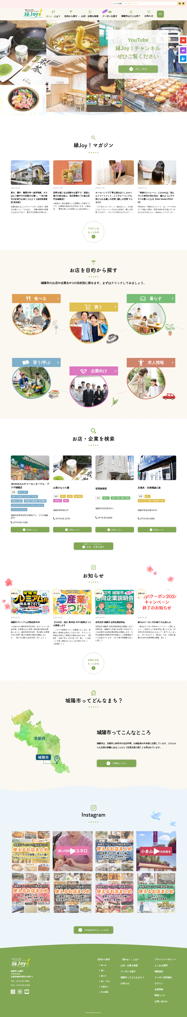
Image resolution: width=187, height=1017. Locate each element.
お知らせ (149, 16)
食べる (103, 965)
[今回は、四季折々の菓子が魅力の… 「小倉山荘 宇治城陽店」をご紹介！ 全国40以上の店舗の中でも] (156, 851)
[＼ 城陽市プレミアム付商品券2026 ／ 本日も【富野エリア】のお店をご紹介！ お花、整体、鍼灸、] (114, 851)
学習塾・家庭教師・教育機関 (35, 501)
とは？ (53, 16)
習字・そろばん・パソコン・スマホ (24, 497)
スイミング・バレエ (19, 509)
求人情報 (104, 992)
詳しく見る (137, 69)
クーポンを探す (109, 16)
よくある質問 (161, 965)
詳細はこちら (32, 530)
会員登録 (159, 989)
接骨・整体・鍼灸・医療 (120, 498)
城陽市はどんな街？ (131, 16)
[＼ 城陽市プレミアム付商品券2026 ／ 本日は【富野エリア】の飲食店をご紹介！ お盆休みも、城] (114, 893)
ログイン (159, 983)
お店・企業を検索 (89, 16)
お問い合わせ (161, 1001)
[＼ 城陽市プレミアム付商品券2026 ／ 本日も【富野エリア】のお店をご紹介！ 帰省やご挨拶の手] (73, 893)
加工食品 (78, 496)
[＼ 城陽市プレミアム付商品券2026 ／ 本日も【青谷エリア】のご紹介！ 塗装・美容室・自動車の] (156, 893)
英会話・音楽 (16, 501)
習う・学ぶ (23, 492)
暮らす (106, 498)
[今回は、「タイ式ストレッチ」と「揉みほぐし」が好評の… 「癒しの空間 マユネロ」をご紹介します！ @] (73, 851)
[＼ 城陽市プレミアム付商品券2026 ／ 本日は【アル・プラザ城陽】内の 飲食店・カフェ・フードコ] (31, 851)
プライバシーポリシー (165, 959)
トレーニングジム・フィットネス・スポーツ (27, 505)
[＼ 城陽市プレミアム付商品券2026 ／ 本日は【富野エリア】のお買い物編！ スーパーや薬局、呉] (31, 893)
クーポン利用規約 (163, 977)
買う (62, 496)
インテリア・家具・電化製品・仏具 (151, 501)
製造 (66, 501)
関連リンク (160, 995)
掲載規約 (159, 971)
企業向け (58, 501)
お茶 (69, 496)
